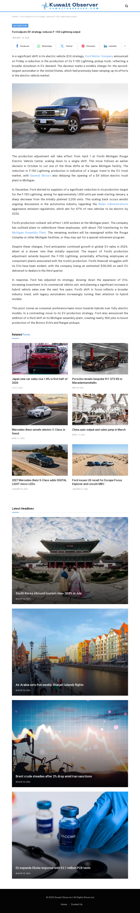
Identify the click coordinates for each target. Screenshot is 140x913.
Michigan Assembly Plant (29, 232)
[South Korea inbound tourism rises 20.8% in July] (70, 560)
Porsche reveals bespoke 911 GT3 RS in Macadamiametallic (97, 380)
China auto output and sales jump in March (99, 429)
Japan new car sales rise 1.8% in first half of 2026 (40, 380)
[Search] (126, 6)
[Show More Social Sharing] (125, 46)
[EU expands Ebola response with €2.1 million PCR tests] (70, 835)
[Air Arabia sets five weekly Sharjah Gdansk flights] (70, 652)
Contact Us (76, 904)
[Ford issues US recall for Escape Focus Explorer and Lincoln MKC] (100, 460)
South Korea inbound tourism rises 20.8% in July (49, 593)
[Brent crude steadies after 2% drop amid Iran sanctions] (70, 743)
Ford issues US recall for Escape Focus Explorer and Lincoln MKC (97, 482)
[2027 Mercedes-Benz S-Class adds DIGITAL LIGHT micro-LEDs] (40, 460)
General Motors (40, 175)
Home (15, 16)
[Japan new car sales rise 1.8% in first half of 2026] (40, 358)
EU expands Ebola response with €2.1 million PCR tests (53, 868)
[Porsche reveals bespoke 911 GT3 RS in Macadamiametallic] (100, 358)
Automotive (20, 26)
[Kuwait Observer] (70, 6)
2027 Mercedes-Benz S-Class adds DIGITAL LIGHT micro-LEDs (39, 482)
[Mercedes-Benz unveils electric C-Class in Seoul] (40, 409)
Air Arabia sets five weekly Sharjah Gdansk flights (49, 685)
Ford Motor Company (99, 56)
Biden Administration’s (113, 204)
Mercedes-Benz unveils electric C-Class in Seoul (38, 431)
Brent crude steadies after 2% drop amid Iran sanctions (54, 776)
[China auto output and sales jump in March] (100, 409)
